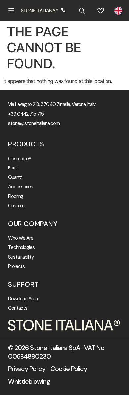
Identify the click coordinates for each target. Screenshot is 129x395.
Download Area (23, 299)
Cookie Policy (68, 368)
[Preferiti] (101, 11)
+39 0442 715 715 (26, 114)
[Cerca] (82, 11)
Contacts (17, 308)
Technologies (21, 247)
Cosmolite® (19, 159)
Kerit (12, 168)
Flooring (15, 196)
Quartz (15, 177)
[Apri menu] (11, 11)
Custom (16, 206)
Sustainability (21, 257)
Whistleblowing (29, 381)
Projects (16, 266)
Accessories (20, 187)
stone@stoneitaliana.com (34, 123)
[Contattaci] (63, 11)
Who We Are (20, 238)
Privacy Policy (26, 368)
